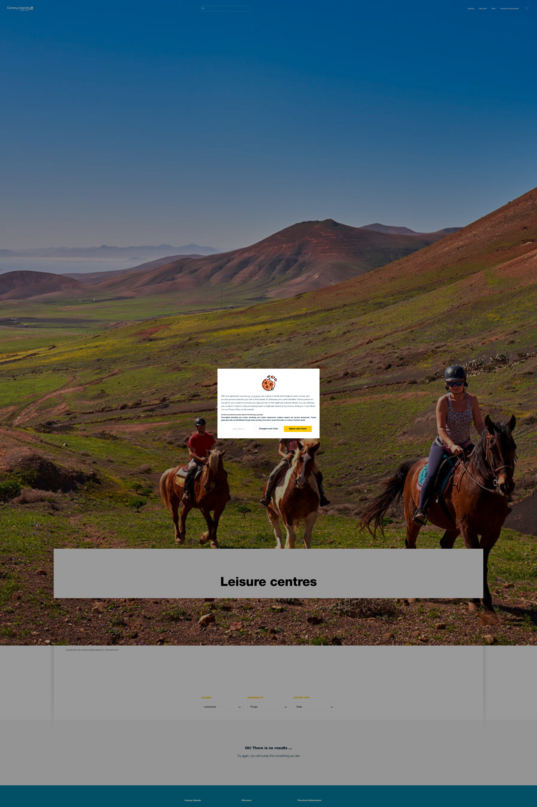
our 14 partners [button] (254, 396)
